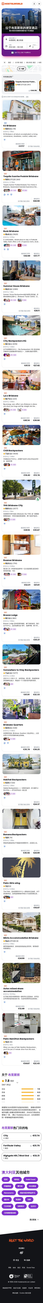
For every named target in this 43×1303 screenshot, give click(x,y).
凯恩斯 (18, 1199)
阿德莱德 (7, 1186)
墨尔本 (6, 1199)
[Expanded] (4, 62)
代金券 (30, 1288)
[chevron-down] (17, 1082)
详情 (27, 96)
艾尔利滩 (7, 1206)
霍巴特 (20, 1186)
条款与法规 (17, 1288)
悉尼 (6, 1179)
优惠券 (24, 1288)
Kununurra (8, 1193)
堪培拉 (16, 1179)
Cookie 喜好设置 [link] (25, 1293)
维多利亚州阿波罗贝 (27, 1193)
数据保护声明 (7, 1288)
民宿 (23, 1267)
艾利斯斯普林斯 (10, 1213)
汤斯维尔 (21, 1206)
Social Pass (31, 1267)
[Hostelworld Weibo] (21, 1252)
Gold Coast (30, 1179)
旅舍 (5, 173)
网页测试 (37, 1288)
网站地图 (15, 1293)
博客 (9, 1267)
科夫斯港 (32, 1186)
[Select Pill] (34, 4)
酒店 (5, 123)
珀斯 (29, 1199)
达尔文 (33, 1206)
